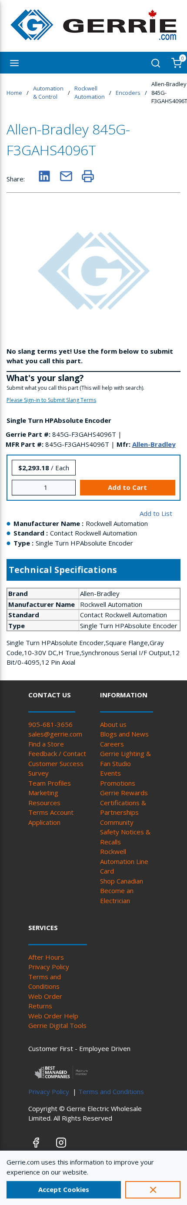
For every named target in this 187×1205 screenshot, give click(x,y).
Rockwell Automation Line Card (124, 861)
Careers (112, 744)
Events (110, 773)
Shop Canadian (121, 881)
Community (117, 822)
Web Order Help (53, 1015)
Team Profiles (49, 783)
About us (113, 724)
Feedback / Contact (57, 753)
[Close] (152, 1189)
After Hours (46, 957)
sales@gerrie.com (55, 734)
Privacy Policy (48, 966)
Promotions (117, 783)
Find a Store (46, 744)
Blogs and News (124, 734)
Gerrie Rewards (124, 792)
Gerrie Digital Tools (57, 1025)
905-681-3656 (50, 724)
